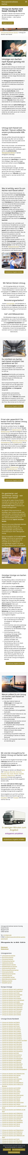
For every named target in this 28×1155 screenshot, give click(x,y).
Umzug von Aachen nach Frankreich (12, 1005)
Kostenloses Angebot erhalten (14, 272)
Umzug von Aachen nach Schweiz (11, 1014)
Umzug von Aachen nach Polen (11, 993)
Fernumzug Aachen (7, 959)
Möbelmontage (5, 431)
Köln (8, 773)
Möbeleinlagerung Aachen (9, 966)
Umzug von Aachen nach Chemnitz (12, 1079)
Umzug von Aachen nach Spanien (11, 1013)
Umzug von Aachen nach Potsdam (12, 1035)
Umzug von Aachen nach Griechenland (13, 1000)
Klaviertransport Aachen (9, 964)
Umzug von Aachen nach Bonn (10, 1024)
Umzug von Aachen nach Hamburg (12, 1038)
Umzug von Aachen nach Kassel (11, 1099)
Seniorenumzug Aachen (9, 968)
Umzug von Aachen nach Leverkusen (12, 1117)
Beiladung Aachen (7, 981)
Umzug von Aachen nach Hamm (11, 1104)
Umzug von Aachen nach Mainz (11, 1090)
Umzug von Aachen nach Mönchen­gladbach (14, 1069)
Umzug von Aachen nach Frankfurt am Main (14, 1040)
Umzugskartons (5, 442)
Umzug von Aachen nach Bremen (11, 1029)
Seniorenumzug (17, 442)
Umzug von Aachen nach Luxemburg (12, 989)
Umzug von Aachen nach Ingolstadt (12, 1134)
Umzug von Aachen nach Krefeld (11, 1088)
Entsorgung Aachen (7, 972)
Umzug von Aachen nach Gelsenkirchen (13, 1073)
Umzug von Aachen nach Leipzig (11, 1028)
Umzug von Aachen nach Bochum (11, 1057)
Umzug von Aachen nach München (12, 1042)
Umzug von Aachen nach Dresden (11, 1033)
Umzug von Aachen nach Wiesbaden (12, 1067)
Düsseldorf (4, 798)
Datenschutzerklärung (14, 1152)
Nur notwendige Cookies (19, 1149)
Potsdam (16, 798)
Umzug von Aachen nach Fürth (10, 1139)
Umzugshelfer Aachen (8, 977)
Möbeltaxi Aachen (7, 975)
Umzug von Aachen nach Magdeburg (12, 1082)
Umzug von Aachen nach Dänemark (12, 1009)
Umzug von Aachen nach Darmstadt (12, 1120)
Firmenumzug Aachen (8, 961)
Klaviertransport (17, 430)
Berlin (23, 770)
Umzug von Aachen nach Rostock (11, 1097)
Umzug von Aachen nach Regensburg (12, 1130)
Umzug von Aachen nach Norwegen (12, 991)
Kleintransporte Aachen (8, 973)
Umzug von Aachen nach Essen (11, 1026)
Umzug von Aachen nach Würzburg (12, 1141)
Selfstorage (14, 440)
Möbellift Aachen (7, 983)
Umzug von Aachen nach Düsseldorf (12, 1051)
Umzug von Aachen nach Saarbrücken (13, 1102)
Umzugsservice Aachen (8, 955)
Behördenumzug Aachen (9, 979)
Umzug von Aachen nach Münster (11, 1062)
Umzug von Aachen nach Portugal (11, 1011)
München (12, 772)
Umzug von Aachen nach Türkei (11, 996)
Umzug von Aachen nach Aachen (11, 1075)
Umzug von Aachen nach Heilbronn (12, 1143)
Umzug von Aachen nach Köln (10, 1053)
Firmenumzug (14, 467)
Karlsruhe (18, 772)
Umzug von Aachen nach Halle (10, 1081)
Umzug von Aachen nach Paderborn (12, 1132)
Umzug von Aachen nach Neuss (11, 1126)
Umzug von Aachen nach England (11, 998)
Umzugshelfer (11, 303)
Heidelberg (4, 775)
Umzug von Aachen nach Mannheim (12, 1064)
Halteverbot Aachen (7, 963)
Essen (11, 773)
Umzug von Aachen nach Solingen (11, 1119)
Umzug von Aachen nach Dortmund (12, 1049)
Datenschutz (5, 949)
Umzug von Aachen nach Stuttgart (12, 1037)
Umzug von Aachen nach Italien (11, 1002)
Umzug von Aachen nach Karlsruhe (12, 1066)
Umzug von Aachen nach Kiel (10, 1077)
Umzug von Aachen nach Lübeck (11, 1091)
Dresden (21, 773)
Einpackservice (22, 440)
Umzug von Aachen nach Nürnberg (12, 1044)
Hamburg (6, 772)
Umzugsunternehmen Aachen (9, 3)
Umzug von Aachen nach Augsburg (12, 1046)
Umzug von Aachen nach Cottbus (11, 1031)
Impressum (4, 947)
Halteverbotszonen (13, 246)
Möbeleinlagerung (12, 469)
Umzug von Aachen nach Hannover (12, 1048)
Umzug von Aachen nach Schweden (12, 995)
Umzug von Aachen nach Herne (11, 1124)
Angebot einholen (8, 23)
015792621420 (7, 935)
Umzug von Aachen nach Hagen (11, 1100)
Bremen (16, 773)
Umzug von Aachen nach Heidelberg (12, 1122)
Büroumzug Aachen (7, 957)
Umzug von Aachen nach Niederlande (12, 1004)
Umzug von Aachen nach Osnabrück (12, 1115)
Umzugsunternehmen (8, 153)
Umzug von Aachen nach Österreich (12, 1007)
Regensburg (11, 775)
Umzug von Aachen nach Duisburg (12, 1055)
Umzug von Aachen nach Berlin (11, 1022)
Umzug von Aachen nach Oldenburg (12, 1113)
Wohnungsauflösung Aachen (10, 970)
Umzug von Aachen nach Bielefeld (11, 1060)
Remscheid (4, 777)
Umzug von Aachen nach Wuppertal (12, 1058)
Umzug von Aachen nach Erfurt (11, 1093)
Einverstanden (7, 1149)
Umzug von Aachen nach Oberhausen (13, 1095)
